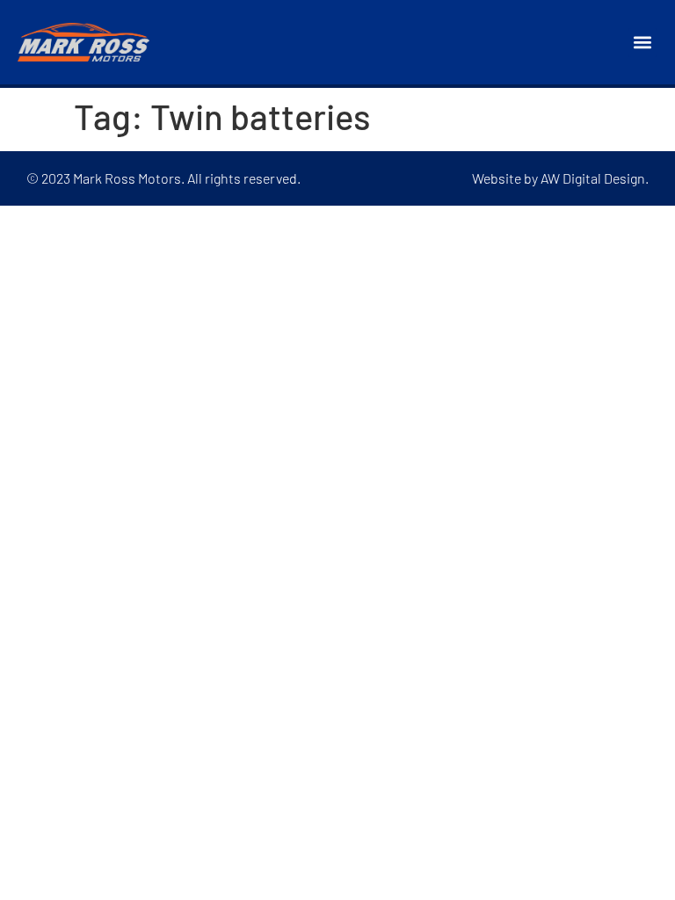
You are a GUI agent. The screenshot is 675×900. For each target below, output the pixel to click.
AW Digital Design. (595, 178)
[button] (642, 42)
